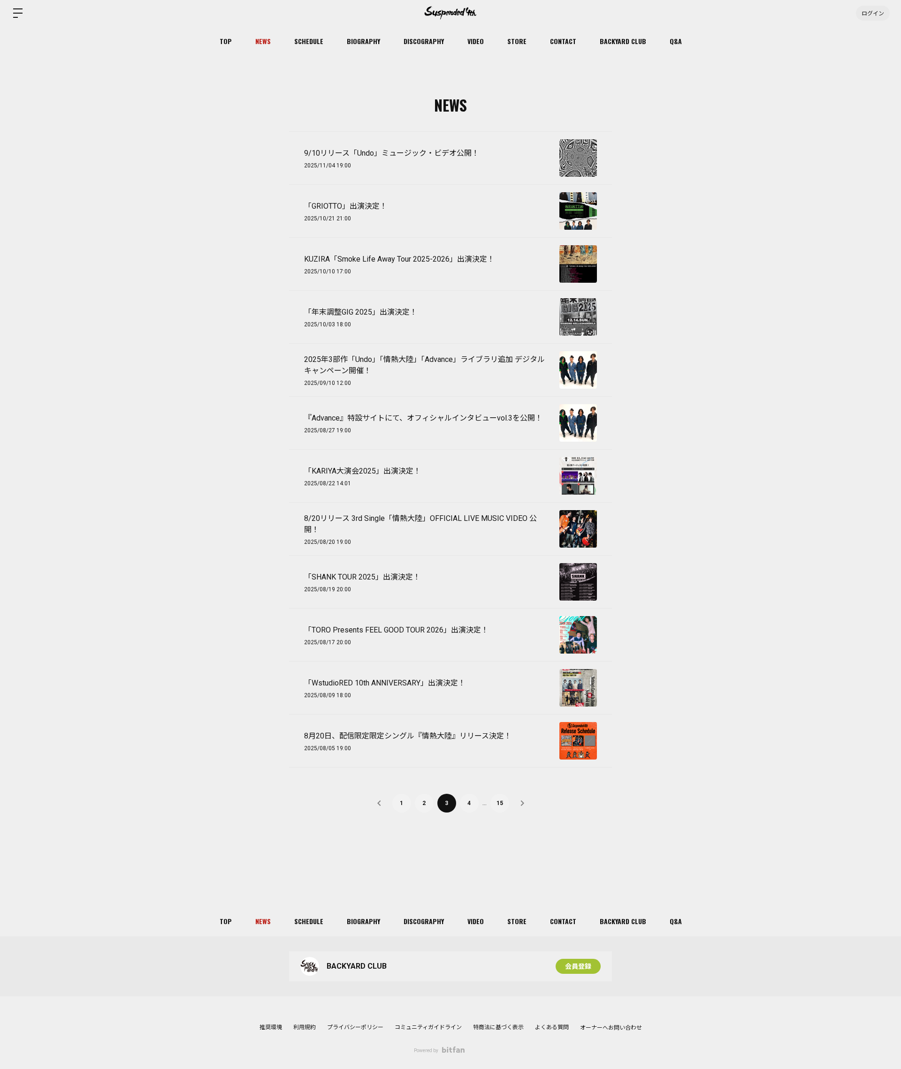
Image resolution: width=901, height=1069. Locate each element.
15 (499, 803)
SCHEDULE (308, 41)
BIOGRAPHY (363, 41)
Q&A (676, 41)
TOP (226, 41)
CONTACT (563, 41)
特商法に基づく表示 (498, 1027)
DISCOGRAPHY (424, 41)
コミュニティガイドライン (428, 1027)
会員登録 (578, 966)
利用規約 (304, 1027)
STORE (517, 41)
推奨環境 (271, 1027)
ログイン (873, 13)
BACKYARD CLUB (623, 41)
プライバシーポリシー (355, 1027)
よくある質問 (552, 1027)
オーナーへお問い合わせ (611, 1028)
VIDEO (475, 41)
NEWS (263, 41)
